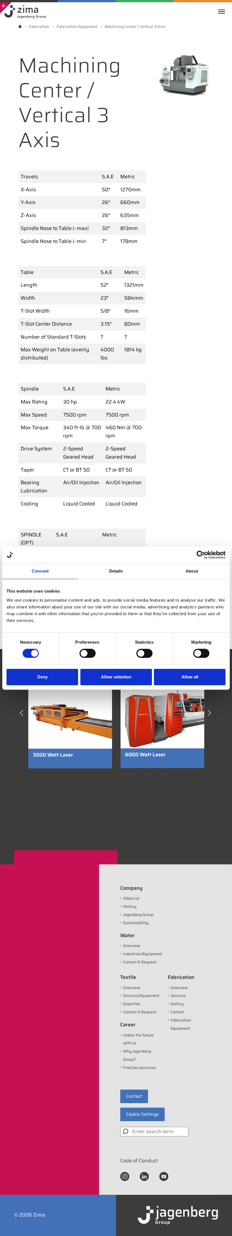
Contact (177, 1012)
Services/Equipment (141, 995)
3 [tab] (56, 772)
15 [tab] (158, 772)
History (129, 906)
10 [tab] (116, 772)
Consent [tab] (40, 571)
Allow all (189, 676)
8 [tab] (99, 772)
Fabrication (181, 977)
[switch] (88, 653)
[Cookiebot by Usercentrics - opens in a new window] (200, 555)
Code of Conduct (139, 1161)
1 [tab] (39, 772)
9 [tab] (107, 772)
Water (127, 935)
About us (131, 898)
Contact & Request (139, 962)
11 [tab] (124, 772)
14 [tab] (150, 772)
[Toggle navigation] (223, 11)
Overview (131, 946)
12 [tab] (133, 772)
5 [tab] (73, 772)
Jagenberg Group (138, 914)
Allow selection (116, 676)
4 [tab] (65, 772)
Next (209, 715)
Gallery (177, 1004)
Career (128, 1025)
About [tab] (192, 571)
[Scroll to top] (220, 1224)
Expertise (131, 1004)
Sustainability (136, 923)
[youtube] (163, 1176)
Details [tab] (116, 571)
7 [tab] (90, 772)
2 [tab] (48, 772)
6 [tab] (82, 772)
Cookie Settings (142, 1114)
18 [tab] (184, 772)
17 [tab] (175, 772)
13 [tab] (141, 772)
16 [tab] (167, 772)
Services (178, 995)
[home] (20, 26)
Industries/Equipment (142, 954)
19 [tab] (192, 772)
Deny (42, 676)
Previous (22, 715)
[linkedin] (144, 1176)
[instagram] (124, 1176)
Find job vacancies (139, 1067)
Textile (128, 977)
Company (131, 888)
